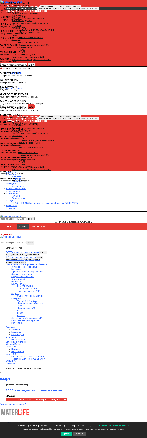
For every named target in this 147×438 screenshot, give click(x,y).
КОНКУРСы (11, 205)
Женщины (16, 330)
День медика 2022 (26, 308)
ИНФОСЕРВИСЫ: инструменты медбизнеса (26, 264)
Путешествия (18, 198)
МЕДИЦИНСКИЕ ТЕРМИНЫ (12, 129)
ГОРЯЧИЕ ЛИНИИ (8, 52)
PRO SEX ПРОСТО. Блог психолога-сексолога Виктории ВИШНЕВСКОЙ (45, 203)
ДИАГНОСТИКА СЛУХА (11, 115)
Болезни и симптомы (16, 188)
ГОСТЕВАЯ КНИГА (8, 150)
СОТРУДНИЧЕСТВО (9, 164)
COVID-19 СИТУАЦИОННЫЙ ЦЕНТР (16, 3)
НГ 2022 (21, 313)
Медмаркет (17, 269)
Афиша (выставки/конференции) (27, 272)
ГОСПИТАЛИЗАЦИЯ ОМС (11, 38)
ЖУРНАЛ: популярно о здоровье (52, 8)
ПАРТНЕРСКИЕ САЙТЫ (10, 73)
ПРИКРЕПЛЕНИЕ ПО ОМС (11, 31)
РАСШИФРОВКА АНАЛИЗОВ (13, 17)
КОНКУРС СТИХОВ (9, 80)
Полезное (10, 208)
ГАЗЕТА (10, 226)
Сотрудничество (14, 248)
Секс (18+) (11, 201)
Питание (16, 196)
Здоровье (10, 327)
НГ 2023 (21, 311)
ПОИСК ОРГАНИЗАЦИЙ (10, 45)
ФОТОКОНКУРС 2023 (27, 301)
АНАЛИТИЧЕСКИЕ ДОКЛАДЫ (14, 94)
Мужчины (16, 332)
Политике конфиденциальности (113, 425)
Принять (66, 434)
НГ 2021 (21, 315)
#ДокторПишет (13, 191)
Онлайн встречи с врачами (24, 267)
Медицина (11, 337)
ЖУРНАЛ (22, 226)
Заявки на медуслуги (21, 274)
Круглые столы (18, 284)
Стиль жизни (12, 193)
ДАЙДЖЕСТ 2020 (8, 87)
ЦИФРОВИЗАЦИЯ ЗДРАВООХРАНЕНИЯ (27, 287)
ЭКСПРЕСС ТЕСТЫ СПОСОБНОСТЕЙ (17, 108)
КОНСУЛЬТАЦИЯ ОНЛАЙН (12, 10)
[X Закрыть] (25, 185)
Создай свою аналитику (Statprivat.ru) (22, 277)
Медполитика (18, 339)
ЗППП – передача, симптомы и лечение (34, 390)
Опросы (15, 293)
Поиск (30, 243)
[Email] (2, 239)
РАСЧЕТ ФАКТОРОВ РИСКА (13, 101)
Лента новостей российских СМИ (27, 318)
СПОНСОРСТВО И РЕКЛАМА (13, 157)
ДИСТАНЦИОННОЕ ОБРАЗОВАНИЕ (16, 66)
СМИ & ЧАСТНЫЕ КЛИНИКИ (30, 296)
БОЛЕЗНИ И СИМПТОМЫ (11, 143)
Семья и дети (17, 334)
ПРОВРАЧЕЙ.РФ (7, 24)
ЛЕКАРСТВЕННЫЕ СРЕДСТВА (14, 136)
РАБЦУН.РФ (5, 59)
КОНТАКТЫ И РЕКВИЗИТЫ (12, 178)
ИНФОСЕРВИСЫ (38, 226)
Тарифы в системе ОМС (28, 291)
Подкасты (16, 281)
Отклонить (79, 434)
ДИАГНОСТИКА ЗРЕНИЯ (11, 122)
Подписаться (6, 235)
